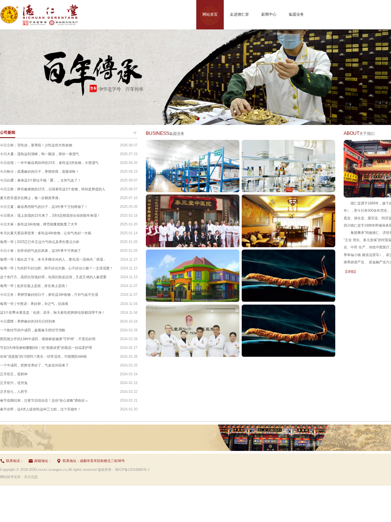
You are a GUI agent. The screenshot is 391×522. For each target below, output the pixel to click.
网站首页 (210, 14)
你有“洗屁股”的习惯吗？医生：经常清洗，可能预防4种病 (43, 356)
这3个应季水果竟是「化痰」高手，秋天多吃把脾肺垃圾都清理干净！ (52, 312)
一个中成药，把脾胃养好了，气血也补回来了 (34, 365)
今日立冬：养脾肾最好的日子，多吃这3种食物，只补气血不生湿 (49, 295)
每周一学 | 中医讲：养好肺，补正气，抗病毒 (34, 304)
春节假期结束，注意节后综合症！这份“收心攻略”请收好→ (44, 400)
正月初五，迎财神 (13, 374)
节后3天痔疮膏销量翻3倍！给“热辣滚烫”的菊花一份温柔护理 (46, 348)
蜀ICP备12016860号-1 (132, 470)
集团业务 (296, 14)
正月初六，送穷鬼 (13, 383)
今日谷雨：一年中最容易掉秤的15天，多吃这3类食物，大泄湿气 (49, 163)
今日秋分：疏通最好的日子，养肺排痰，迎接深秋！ (39, 171)
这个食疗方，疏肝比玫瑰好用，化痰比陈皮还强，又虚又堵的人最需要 (53, 277)
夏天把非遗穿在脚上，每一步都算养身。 (31, 198)
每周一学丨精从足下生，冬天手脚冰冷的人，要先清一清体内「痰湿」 (53, 259)
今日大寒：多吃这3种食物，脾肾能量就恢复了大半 (39, 224)
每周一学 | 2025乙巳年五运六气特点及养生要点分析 (39, 242)
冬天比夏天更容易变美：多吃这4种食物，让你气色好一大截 (45, 233)
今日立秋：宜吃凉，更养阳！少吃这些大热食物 (36, 145)
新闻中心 (268, 14)
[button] (193, 119)
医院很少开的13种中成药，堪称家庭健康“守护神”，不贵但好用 (47, 339)
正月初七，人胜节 (13, 392)
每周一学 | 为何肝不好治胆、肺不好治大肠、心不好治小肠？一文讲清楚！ (56, 268)
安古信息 (31, 477)
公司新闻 (7, 132)
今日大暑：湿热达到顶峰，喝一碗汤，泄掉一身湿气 (39, 154)
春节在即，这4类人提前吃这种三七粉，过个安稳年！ (40, 409)
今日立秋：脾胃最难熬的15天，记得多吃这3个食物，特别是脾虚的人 (52, 189)
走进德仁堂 (239, 14)
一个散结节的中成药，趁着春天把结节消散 (32, 330)
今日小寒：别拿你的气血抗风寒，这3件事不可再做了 (40, 251)
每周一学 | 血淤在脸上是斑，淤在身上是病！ (34, 286)
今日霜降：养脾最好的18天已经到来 (27, 321)
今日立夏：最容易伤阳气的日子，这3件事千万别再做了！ (44, 207)
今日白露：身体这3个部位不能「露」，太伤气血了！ (40, 180)
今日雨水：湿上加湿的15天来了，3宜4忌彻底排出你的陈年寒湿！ (50, 215)
